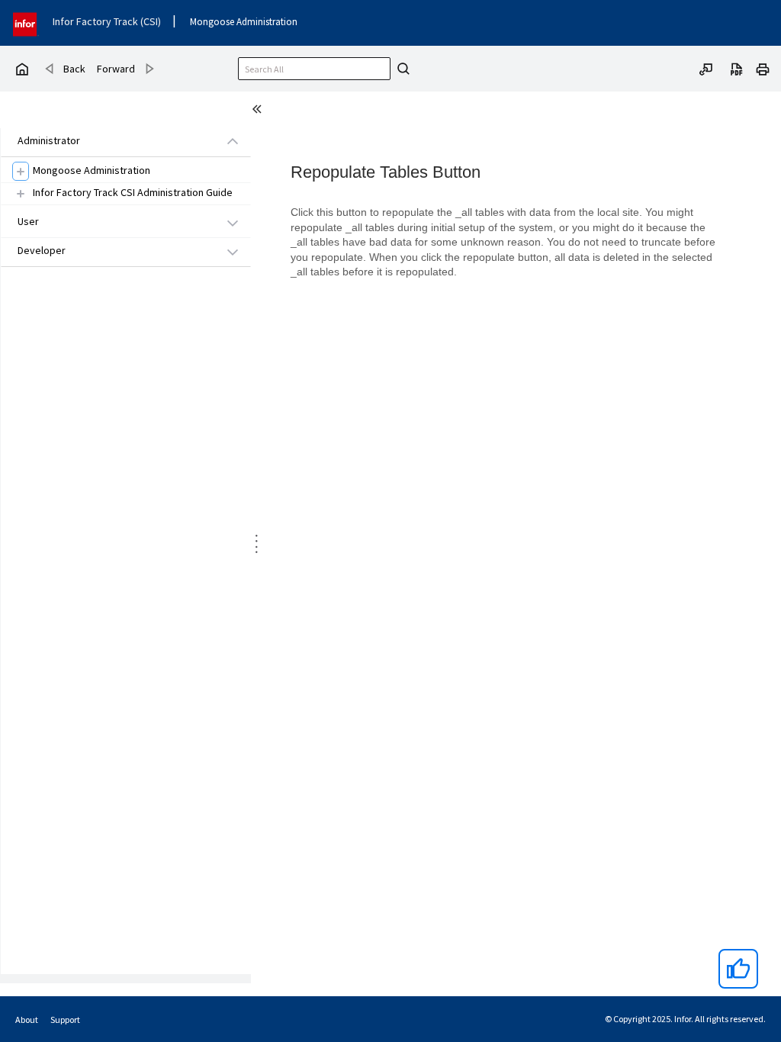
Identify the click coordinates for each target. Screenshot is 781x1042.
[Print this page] (763, 67)
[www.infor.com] (26, 22)
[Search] (401, 68)
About (26, 1019)
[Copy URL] (706, 67)
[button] (108, 141)
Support (65, 1019)
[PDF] (737, 67)
